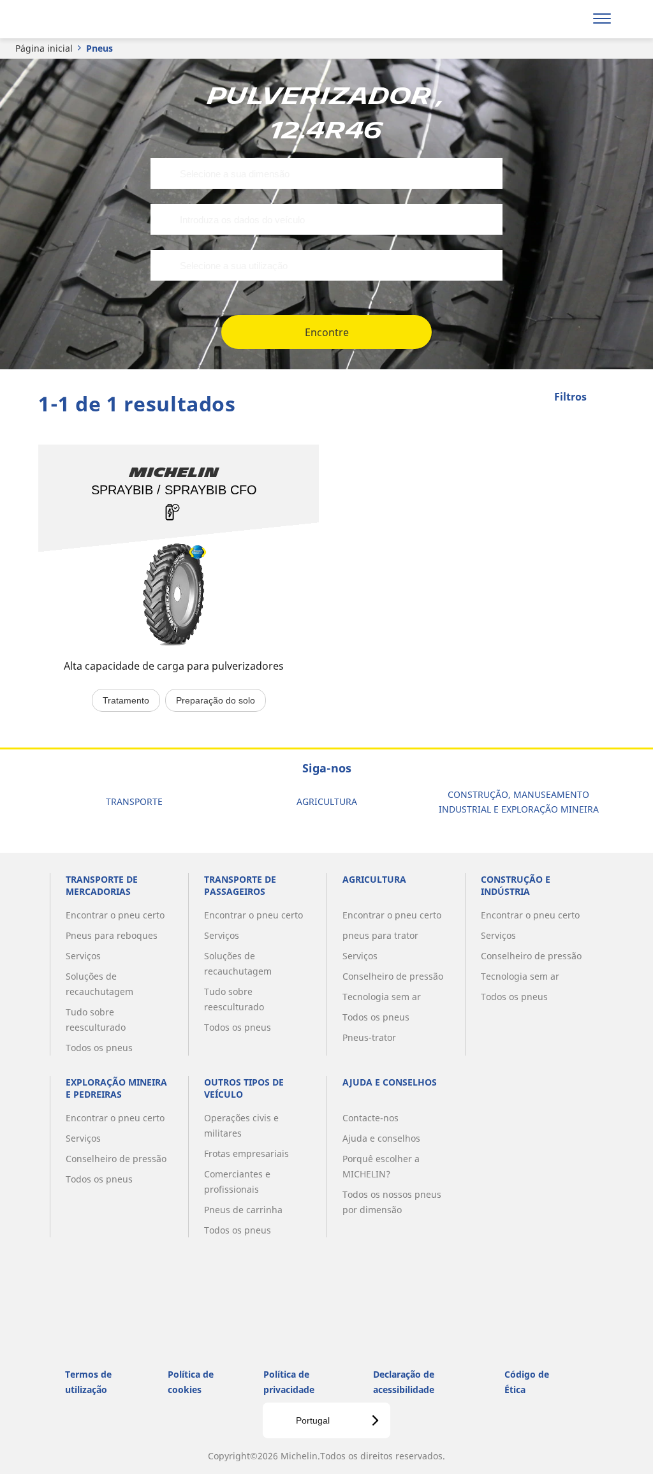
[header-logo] (88, 19)
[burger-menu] (602, 19)
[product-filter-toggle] (605, 398)
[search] (568, 19)
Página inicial (44, 48)
